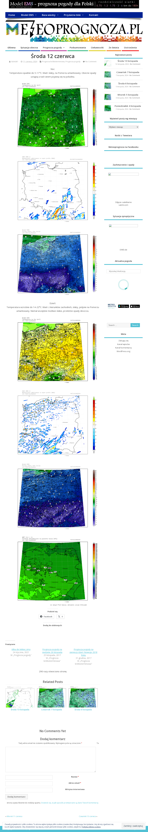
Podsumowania (78, 47)
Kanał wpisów (123, 344)
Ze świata (114, 47)
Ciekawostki (97, 47)
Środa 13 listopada (20, 709)
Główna (11, 47)
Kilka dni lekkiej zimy (21, 649)
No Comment (90, 61)
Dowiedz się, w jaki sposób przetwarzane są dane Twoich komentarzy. (70, 803)
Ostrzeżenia (130, 47)
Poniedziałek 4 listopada (128, 105)
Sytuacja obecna (29, 47)
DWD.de (123, 249)
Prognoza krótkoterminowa (53, 61)
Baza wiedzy (49, 15)
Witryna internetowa (75, 789)
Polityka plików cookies (91, 827)
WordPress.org (123, 351)
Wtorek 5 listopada (128, 94)
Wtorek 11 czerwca (14, 816)
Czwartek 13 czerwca (87, 816)
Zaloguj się (123, 340)
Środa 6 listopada (83, 709)
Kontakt (93, 15)
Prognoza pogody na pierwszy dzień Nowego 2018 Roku (83, 652)
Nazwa (75, 777)
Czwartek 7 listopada (51, 709)
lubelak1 (14, 61)
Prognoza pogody (52, 47)
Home (11, 15)
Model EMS (27, 15)
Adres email (75, 783)
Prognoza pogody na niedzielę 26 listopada (52, 651)
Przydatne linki (72, 15)
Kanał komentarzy (123, 347)
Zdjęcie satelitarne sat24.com (123, 203)
